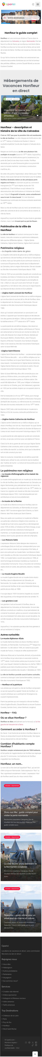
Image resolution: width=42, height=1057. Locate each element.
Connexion (33, 4)
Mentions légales (11, 1042)
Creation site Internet (10, 992)
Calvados (15, 41)
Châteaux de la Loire (10, 1016)
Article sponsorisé (10, 995)
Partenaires (7, 974)
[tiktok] (32, 1045)
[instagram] (26, 1042)
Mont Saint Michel (9, 1029)
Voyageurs (7, 978)
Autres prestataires (10, 971)
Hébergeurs (7, 968)
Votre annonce (8, 1002)
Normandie (31, 41)
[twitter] (32, 1042)
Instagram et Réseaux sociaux (14, 998)
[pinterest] (29, 1042)
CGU (17, 1048)
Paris (5, 1019)
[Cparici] (9, 4)
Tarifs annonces (9, 1005)
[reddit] (36, 1045)
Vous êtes (6, 964)
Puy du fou (7, 1022)
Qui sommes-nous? (10, 981)
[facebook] (36, 1042)
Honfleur (6, 1026)
